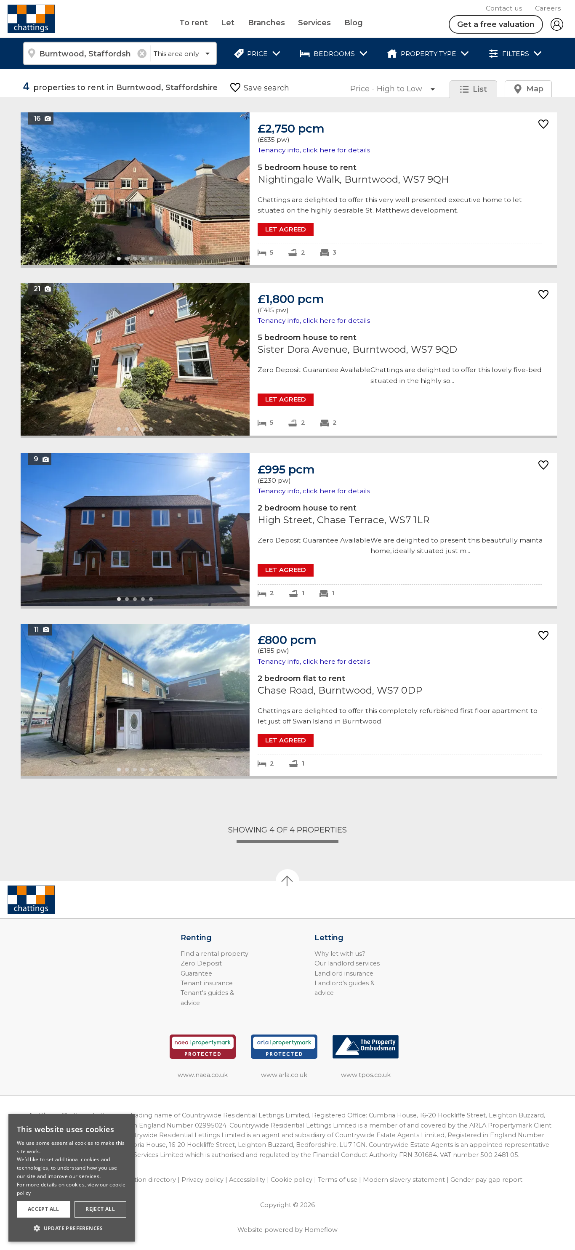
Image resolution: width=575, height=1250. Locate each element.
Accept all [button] (43, 1209)
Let (227, 22)
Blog (353, 22)
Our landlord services (347, 963)
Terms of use (337, 1180)
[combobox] (86, 53)
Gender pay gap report (486, 1180)
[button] (71, 1228)
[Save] (543, 124)
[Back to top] (55, 900)
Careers (548, 8)
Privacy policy (202, 1180)
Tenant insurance (207, 983)
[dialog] (71, 1178)
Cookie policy (291, 1180)
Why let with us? (339, 953)
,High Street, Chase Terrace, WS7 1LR (289, 529)
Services (314, 22)
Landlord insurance (343, 973)
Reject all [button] (100, 1209)
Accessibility (247, 1180)
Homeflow (321, 1230)
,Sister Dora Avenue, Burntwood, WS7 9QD (289, 359)
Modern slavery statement (404, 1180)
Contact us (504, 8)
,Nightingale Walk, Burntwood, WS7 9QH (289, 188)
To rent (193, 22)
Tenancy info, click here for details (314, 150)
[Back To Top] (287, 881)
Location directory (148, 1180)
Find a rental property (214, 953)
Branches (266, 22)
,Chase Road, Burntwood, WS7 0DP (289, 700)
